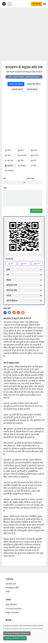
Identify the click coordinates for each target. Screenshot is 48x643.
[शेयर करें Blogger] (23, 312)
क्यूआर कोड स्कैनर (33, 84)
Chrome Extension (14, 608)
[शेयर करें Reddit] (14, 312)
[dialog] (24, 632)
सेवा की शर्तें (10, 584)
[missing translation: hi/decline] (17, 633)
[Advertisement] (24, 33)
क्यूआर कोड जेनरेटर (16, 84)
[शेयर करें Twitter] (9, 312)
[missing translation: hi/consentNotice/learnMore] (22, 629)
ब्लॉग (8, 592)
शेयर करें (6, 308)
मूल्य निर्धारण (11, 604)
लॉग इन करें (36, 4)
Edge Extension (12, 612)
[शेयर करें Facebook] (5, 312)
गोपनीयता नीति (12, 588)
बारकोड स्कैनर (32, 89)
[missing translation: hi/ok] (15, 638)
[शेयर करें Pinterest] (18, 312)
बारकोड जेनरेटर (17, 89)
